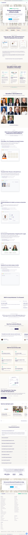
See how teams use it (14, 87)
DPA (15, 531)
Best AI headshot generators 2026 (4, 520)
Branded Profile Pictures (3, 504)
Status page (15, 520)
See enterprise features (18, 370)
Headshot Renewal (3, 505)
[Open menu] (26, 2)
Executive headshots (16, 509)
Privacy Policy (9, 531)
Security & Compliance (19, 531)
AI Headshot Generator (3, 498)
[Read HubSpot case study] (21, 334)
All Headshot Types (16, 507)
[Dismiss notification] (23, 0)
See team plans (25, 307)
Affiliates (2, 524)
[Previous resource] (24, 404)
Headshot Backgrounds (3, 508)
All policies (24, 531)
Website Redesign (16, 504)
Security (1, 526)
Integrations (2, 506)
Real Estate (15, 497)
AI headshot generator (17, 132)
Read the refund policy (4, 363)
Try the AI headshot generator (4, 307)
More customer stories (23, 420)
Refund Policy (12, 531)
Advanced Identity (3, 507)
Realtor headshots (16, 508)
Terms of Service (5, 531)
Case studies (2, 519)
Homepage (2, 497)
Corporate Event (16, 505)
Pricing (1, 509)
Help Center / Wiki (16, 518)
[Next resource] (26, 404)
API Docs (15, 519)
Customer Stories (2, 518)
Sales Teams (15, 498)
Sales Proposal (16, 506)
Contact (2, 525)
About (1, 523)
